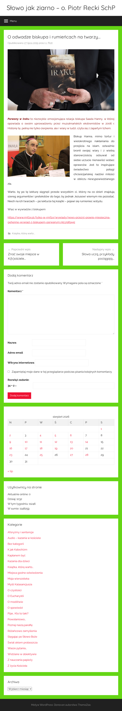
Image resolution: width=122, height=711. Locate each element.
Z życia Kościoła (17, 665)
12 (56, 441)
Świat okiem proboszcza (22, 642)
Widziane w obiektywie (22, 654)
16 (10, 448)
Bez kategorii (16, 543)
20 (71, 448)
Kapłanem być (16, 555)
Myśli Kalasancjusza (20, 584)
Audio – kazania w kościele (24, 538)
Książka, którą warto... (23, 233)
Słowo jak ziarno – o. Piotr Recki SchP (61, 8)
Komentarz (15, 291)
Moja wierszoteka (18, 578)
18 (41, 448)
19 (56, 448)
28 (86, 454)
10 (26, 441)
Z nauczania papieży (20, 659)
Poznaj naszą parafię (20, 625)
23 (10, 454)
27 (71, 454)
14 (86, 441)
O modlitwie (15, 601)
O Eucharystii (16, 596)
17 (26, 448)
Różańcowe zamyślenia (22, 630)
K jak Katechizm (17, 549)
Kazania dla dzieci (19, 561)
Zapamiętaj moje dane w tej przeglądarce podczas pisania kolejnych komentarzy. (62, 371)
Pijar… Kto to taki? (18, 613)
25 (41, 454)
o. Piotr (49, 43)
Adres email (15, 352)
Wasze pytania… (17, 648)
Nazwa (12, 342)
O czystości (15, 590)
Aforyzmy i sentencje (21, 532)
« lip (10, 471)
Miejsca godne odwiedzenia (25, 572)
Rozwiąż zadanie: (18, 379)
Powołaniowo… (17, 619)
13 (71, 441)
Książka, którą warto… (21, 567)
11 (41, 441)
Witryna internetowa (21, 362)
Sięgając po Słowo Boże (22, 636)
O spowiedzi (15, 607)
